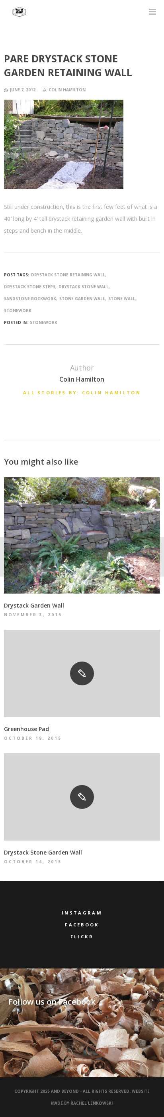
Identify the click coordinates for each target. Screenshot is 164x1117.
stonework (17, 310)
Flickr (82, 937)
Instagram (82, 913)
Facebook (82, 925)
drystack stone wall (84, 286)
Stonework (43, 322)
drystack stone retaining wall (68, 275)
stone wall (121, 298)
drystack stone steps (29, 286)
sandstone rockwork (30, 298)
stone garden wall (82, 298)
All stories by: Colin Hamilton (82, 392)
